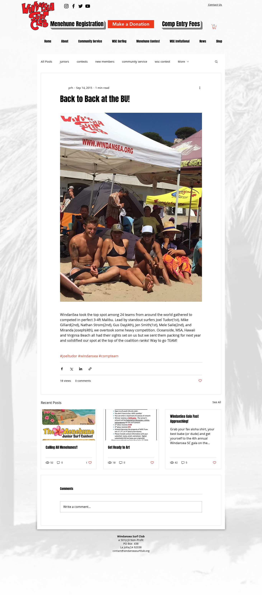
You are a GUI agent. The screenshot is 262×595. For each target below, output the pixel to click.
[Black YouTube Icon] (88, 6)
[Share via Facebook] (62, 369)
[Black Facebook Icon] (73, 6)
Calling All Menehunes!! (61, 447)
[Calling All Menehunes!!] (68, 424)
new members (104, 61)
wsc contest (162, 61)
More (181, 61)
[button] (214, 26)
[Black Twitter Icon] (80, 6)
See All (217, 402)
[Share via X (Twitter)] (71, 369)
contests (82, 61)
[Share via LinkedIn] (80, 369)
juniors (64, 61)
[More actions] (199, 87)
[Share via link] (90, 369)
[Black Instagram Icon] (66, 6)
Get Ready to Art (119, 447)
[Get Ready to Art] (131, 424)
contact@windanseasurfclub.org (131, 550)
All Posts (46, 61)
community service (134, 61)
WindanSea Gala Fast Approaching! (184, 419)
